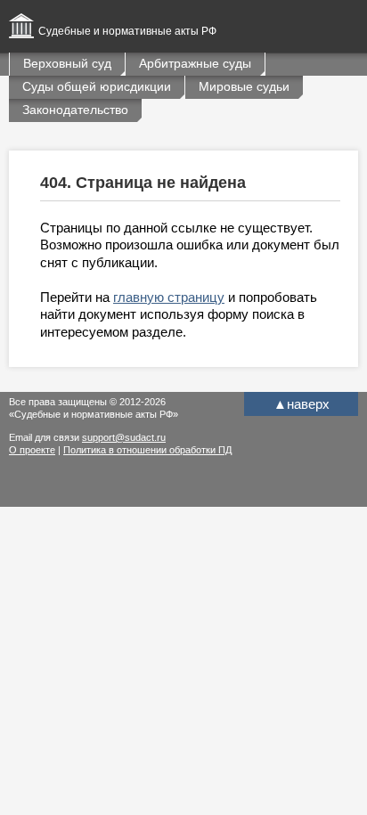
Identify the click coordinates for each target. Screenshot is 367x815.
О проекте (32, 449)
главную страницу (168, 297)
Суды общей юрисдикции (96, 86)
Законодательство (75, 109)
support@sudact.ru (124, 437)
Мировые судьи (244, 86)
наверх (301, 404)
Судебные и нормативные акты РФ (127, 31)
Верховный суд (67, 63)
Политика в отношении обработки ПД (147, 449)
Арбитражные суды (195, 63)
